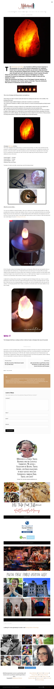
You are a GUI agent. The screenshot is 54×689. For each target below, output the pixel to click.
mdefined (27, 635)
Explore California (40, 678)
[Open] (27, 639)
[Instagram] (31, 643)
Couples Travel (45, 676)
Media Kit (40, 673)
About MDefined (33, 673)
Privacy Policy (35, 674)
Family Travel (38, 676)
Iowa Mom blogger (23, 380)
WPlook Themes (48, 687)
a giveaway (27, 346)
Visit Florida (48, 678)
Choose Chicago (40, 679)
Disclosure (46, 673)
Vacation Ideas (31, 678)
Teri (24, 14)
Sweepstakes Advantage (32, 627)
